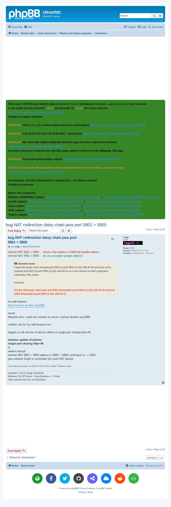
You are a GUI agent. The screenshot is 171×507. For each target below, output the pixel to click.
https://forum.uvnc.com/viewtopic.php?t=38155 (111, 133)
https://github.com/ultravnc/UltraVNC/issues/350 (114, 214)
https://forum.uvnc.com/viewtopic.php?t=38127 (35, 146)
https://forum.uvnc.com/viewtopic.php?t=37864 (35, 171)
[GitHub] (78, 478)
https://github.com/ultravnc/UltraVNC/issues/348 (111, 206)
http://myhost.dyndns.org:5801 (26, 305)
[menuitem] (28, 26)
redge (126, 237)
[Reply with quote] (112, 238)
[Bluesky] (106, 478)
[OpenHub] (133, 478)
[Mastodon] (92, 478)
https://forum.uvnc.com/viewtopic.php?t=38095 (35, 112)
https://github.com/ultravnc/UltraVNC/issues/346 (131, 197)
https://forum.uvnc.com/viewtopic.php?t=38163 (73, 197)
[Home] (25, 13)
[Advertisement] (88, 68)
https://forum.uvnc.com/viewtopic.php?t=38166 (53, 210)
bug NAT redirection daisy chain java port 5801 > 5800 (56, 224)
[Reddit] (120, 478)
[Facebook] (51, 478)
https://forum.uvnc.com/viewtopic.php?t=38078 (91, 159)
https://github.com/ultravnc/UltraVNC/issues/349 (111, 210)
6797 (132, 248)
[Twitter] (65, 478)
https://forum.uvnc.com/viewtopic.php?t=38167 (56, 214)
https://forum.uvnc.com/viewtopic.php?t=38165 (53, 206)
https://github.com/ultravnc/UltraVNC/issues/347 (113, 201)
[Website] (37, 478)
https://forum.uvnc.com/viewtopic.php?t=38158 (118, 125)
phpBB (74, 488)
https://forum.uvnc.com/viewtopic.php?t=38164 (55, 201)
